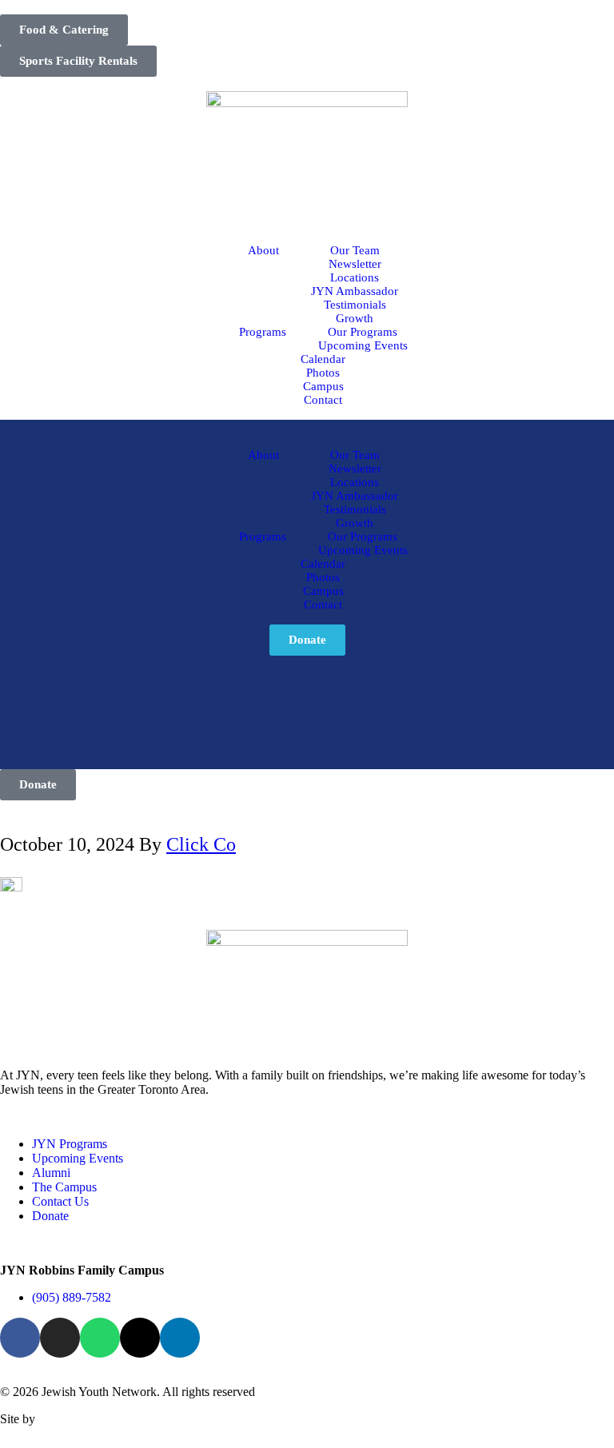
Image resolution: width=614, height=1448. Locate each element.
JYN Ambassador (354, 291)
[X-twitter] (140, 1338)
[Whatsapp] (100, 1338)
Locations (354, 277)
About (263, 250)
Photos (323, 372)
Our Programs (362, 331)
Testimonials (355, 304)
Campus (323, 386)
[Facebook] (20, 1338)
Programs (262, 331)
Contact (323, 399)
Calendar (323, 359)
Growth (354, 318)
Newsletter (355, 263)
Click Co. (62, 1419)
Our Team (355, 250)
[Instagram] (60, 1338)
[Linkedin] (180, 1338)
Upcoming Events (363, 345)
